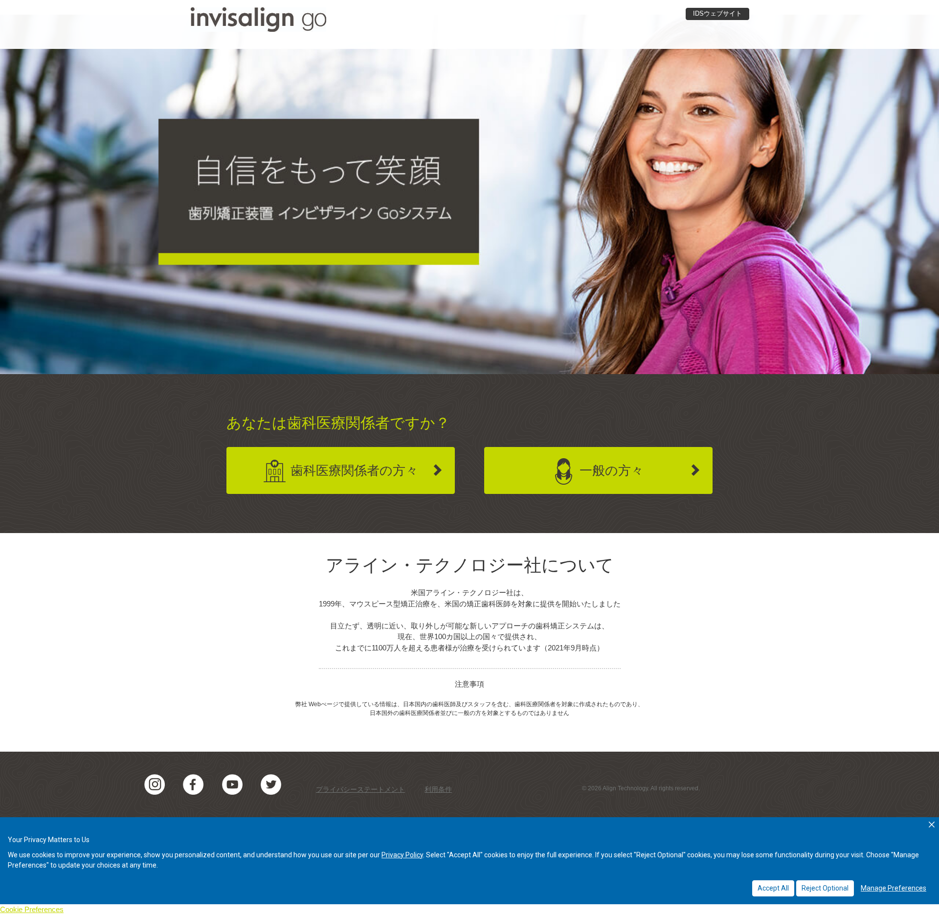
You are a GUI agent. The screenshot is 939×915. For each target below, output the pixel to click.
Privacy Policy (402, 855)
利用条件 (438, 789)
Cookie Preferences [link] (32, 909)
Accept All (773, 888)
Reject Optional (825, 888)
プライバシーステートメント (360, 789)
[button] (932, 824)
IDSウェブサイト (717, 13)
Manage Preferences (893, 888)
